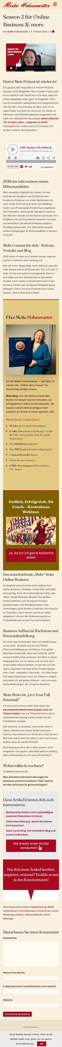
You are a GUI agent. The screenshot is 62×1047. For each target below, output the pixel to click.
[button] (31, 846)
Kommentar (10, 938)
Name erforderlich (14, 972)
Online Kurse (43, 911)
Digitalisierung (38, 907)
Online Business (26, 911)
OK (41, 1044)
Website (8, 1000)
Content (25, 907)
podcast (19, 914)
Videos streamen (33, 914)
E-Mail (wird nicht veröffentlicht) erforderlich (29, 986)
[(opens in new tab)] (31, 530)
